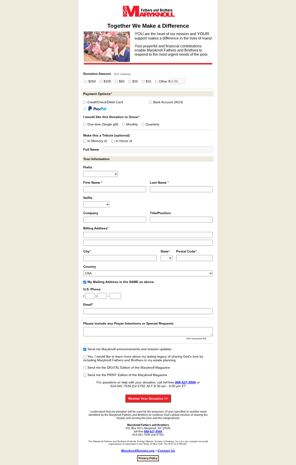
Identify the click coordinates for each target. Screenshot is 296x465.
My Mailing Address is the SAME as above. (120, 282)
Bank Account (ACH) (168, 102)
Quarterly (152, 124)
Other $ (164, 81)
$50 (121, 81)
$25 (135, 81)
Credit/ (105, 102)
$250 (92, 81)
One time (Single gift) (102, 124)
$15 (148, 81)
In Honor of (124, 141)
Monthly (132, 124)
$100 (107, 81)
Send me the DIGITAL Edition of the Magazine (128, 367)
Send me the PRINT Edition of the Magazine (127, 375)
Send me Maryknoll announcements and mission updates (129, 349)
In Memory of (97, 141)
